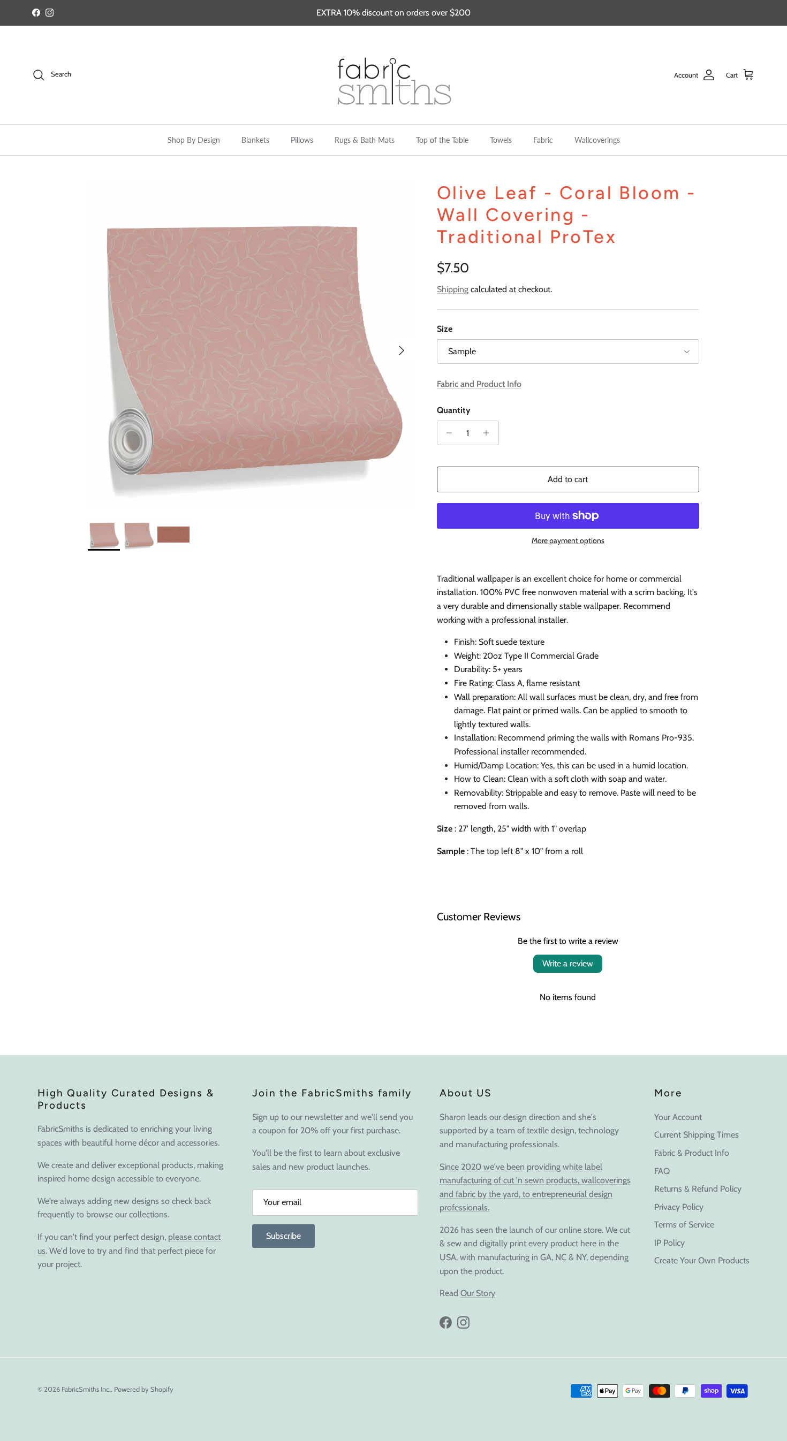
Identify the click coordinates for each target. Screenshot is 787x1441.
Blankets (255, 139)
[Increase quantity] (489, 433)
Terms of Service (684, 1224)
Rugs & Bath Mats (365, 139)
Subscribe (283, 1236)
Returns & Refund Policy (697, 1189)
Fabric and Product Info (479, 384)
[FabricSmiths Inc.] (393, 74)
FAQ (662, 1171)
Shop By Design (194, 139)
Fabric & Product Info (691, 1153)
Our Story (477, 1293)
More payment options (568, 540)
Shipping (452, 289)
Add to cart (568, 479)
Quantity (454, 410)
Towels (501, 139)
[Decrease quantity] (446, 433)
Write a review (567, 963)
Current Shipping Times (696, 1135)
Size (444, 329)
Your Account (678, 1117)
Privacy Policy (678, 1207)
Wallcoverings (597, 139)
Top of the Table (442, 139)
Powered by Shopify (143, 1389)
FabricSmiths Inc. (86, 1389)
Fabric (543, 139)
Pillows (302, 139)
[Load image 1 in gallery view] (250, 345)
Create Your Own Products (702, 1260)
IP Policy (669, 1243)
